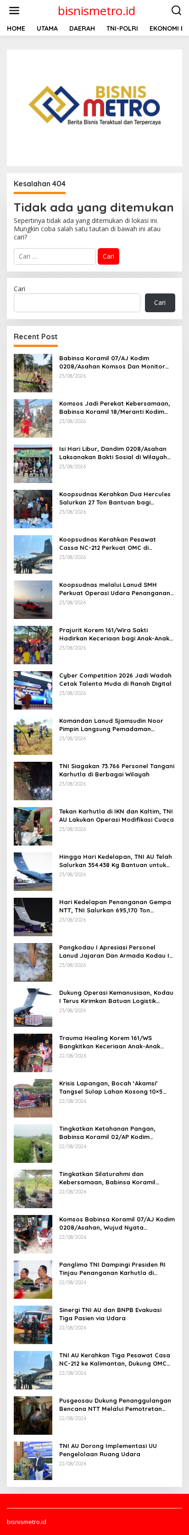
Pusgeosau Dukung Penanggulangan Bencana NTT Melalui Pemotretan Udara (115, 1405)
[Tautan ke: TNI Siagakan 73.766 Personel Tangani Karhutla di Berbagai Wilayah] (33, 780)
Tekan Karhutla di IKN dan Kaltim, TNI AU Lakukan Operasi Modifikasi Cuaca (116, 815)
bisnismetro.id (96, 10)
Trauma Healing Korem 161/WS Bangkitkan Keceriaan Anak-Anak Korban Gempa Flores (109, 1042)
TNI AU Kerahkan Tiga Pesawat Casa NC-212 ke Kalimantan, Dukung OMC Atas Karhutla (114, 1359)
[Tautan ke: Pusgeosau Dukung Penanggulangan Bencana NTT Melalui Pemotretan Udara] (33, 1414)
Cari (19, 288)
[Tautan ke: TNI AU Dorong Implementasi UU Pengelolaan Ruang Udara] (33, 1459)
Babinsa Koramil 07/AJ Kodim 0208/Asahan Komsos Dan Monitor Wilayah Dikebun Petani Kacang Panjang (112, 362)
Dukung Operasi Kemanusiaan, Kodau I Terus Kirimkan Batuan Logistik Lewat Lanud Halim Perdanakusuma (116, 997)
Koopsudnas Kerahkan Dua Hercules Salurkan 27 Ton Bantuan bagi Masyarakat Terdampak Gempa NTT (115, 498)
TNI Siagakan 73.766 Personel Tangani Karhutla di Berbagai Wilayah (116, 770)
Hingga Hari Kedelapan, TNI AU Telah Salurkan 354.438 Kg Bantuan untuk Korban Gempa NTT (115, 861)
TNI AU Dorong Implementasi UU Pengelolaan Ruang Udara (108, 1450)
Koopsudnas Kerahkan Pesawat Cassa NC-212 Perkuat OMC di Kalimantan (107, 544)
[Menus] (14, 10)
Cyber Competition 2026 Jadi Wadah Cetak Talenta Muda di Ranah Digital (115, 679)
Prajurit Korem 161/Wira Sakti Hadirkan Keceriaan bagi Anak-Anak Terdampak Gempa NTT (114, 634)
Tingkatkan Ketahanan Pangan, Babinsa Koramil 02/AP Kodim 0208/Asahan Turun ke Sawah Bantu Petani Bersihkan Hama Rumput (114, 1133)
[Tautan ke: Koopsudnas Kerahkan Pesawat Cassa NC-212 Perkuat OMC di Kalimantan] (33, 553)
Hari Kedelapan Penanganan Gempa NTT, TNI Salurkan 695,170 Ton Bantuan (115, 906)
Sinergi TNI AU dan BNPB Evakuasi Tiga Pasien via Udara (110, 1314)
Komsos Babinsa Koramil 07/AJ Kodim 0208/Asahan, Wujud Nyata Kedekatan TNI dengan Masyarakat (117, 1223)
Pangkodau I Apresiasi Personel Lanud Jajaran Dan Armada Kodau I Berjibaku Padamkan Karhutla (114, 952)
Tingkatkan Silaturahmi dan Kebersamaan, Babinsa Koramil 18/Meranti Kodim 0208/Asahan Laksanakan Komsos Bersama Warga (116, 1178)
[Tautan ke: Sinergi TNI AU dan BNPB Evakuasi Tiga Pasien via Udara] (33, 1323)
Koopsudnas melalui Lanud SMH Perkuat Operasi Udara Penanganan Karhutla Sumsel (114, 589)
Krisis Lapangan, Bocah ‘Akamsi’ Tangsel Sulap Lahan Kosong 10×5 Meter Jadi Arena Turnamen (111, 1087)
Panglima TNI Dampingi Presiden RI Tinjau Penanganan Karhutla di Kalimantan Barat (112, 1269)
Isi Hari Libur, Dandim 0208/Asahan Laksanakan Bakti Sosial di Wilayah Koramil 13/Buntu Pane (113, 453)
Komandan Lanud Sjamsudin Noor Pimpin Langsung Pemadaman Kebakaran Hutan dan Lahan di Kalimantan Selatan (111, 725)
